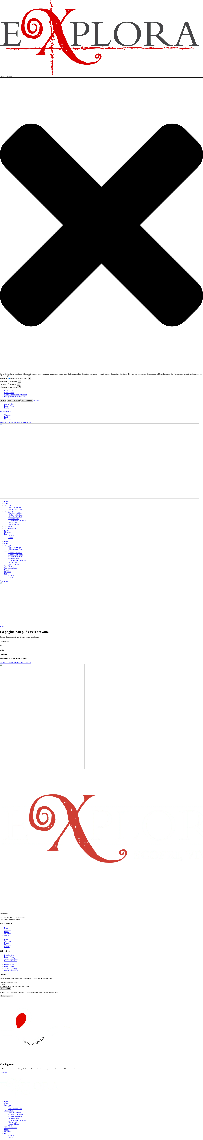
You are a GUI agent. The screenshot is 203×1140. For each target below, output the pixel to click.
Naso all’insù (12, 522)
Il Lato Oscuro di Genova (17, 521)
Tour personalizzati (10, 528)
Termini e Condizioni (11, 959)
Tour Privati (8, 526)
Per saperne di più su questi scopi (15, 396)
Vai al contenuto (5, 411)
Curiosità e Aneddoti (15, 517)
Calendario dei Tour (15, 509)
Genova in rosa (13, 519)
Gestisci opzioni (9, 391)
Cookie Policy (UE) (11, 961)
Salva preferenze (27, 400)
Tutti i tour (7, 505)
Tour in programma (14, 507)
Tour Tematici (9, 511)
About (6, 503)
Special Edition (13, 524)
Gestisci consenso (6, 996)
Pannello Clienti (9, 955)
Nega (9, 400)
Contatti (11, 536)
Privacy (2, 984)
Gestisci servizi (9, 393)
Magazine (7, 532)
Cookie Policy (9, 404)
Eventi (6, 530)
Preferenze (16, 400)
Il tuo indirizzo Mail (7, 982)
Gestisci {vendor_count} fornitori (15, 395)
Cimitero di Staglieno (15, 515)
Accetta (3, 400)
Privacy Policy (9, 406)
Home (6, 502)
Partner (10, 538)
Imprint (6, 408)
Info (5, 534)
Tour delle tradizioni (15, 513)
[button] (101, 225)
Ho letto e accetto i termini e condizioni (16, 986)
